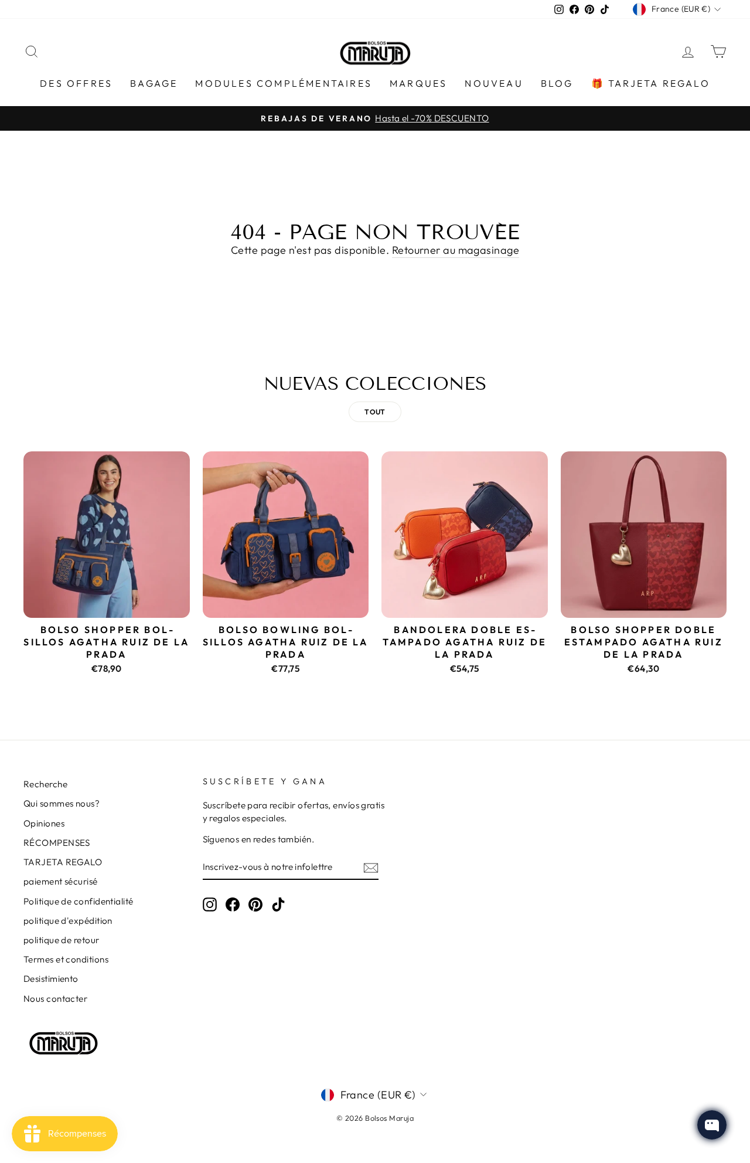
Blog (557, 83)
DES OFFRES (76, 83)
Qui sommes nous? (61, 803)
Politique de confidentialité (78, 901)
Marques (418, 83)
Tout (375, 411)
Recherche (45, 784)
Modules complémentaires (283, 83)
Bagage (154, 83)
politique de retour (61, 940)
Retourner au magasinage (455, 250)
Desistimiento (51, 978)
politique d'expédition (67, 920)
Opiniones (43, 823)
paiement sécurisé (60, 881)
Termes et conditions (65, 959)
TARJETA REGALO (62, 862)
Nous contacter (55, 998)
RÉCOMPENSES (56, 842)
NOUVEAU (494, 83)
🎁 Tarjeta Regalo (650, 83)
